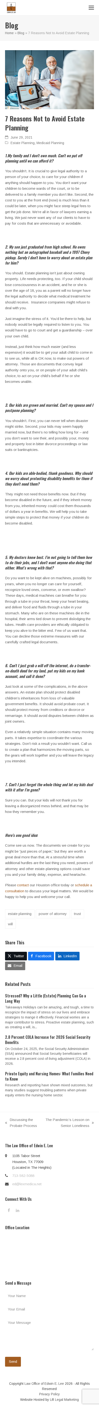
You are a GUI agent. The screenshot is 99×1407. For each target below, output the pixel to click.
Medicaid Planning (50, 143)
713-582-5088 (23, 1176)
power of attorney (53, 914)
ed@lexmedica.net (27, 1184)
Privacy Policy (49, 1394)
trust (77, 914)
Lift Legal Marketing (64, 1400)
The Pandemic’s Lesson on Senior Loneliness (67, 1123)
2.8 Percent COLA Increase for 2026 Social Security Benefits (47, 1039)
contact (23, 885)
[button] (91, 8)
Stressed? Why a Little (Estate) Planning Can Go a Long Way (45, 998)
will (10, 924)
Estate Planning (23, 143)
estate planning (19, 914)
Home (9, 33)
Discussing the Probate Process (21, 1123)
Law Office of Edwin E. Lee (44, 1383)
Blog (21, 33)
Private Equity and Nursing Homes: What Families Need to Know (49, 1076)
